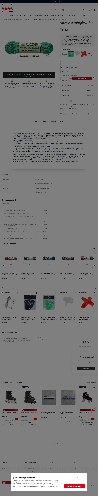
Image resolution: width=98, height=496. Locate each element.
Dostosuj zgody (74, 482)
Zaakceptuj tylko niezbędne (74, 478)
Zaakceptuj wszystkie (74, 486)
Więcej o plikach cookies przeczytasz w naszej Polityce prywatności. (37, 486)
